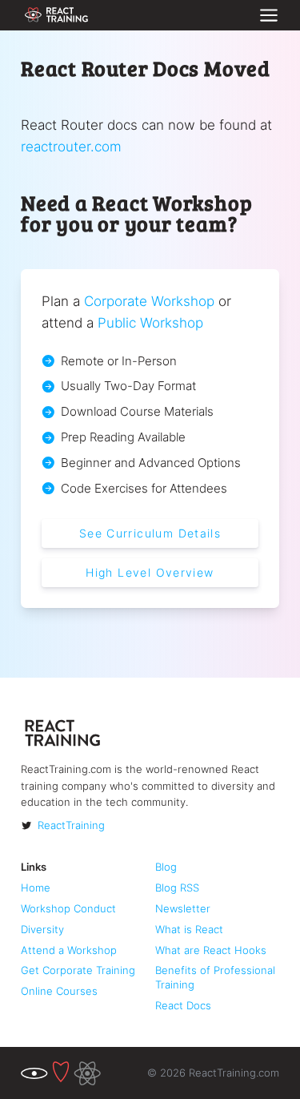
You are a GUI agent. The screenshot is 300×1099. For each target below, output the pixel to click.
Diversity (42, 929)
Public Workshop (150, 322)
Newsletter (182, 908)
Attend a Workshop (69, 950)
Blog (166, 866)
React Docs (183, 1005)
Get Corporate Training (78, 970)
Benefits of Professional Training (215, 977)
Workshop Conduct (68, 908)
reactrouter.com (71, 146)
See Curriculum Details (150, 533)
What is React (189, 929)
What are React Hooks (210, 950)
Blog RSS (177, 887)
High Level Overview (150, 572)
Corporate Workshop (149, 300)
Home (35, 887)
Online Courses (59, 990)
